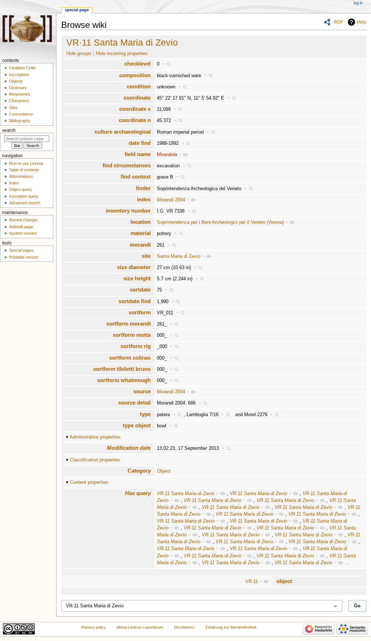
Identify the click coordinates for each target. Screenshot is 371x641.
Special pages (21, 250)
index (144, 199)
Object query (20, 189)
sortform (140, 312)
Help (361, 22)
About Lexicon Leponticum (140, 627)
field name (138, 154)
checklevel (137, 63)
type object (137, 425)
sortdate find (134, 301)
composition (135, 75)
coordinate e (135, 109)
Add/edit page (21, 227)
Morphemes (19, 94)
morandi (140, 245)
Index (14, 183)
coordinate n (135, 120)
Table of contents (24, 170)
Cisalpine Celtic (22, 68)
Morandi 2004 (171, 199)
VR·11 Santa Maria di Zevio (122, 42)
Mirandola (167, 154)
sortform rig (135, 346)
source (142, 391)
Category (139, 471)
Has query (138, 493)
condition (139, 86)
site (146, 256)
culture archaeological (123, 132)
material (140, 233)
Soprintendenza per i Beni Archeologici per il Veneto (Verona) (220, 222)
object (284, 581)
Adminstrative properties (95, 437)
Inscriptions (19, 74)
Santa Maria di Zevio (178, 256)
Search (9, 130)
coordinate (137, 98)
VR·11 (251, 581)
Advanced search (24, 203)
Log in (358, 3)
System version (23, 233)
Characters (19, 101)
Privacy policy (93, 627)
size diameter (134, 267)
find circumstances (127, 165)
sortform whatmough (124, 380)
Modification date (129, 448)
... (347, 562)
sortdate (140, 289)
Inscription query (23, 196)
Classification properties (95, 459)
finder (143, 188)
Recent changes (23, 220)
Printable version (23, 257)
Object (164, 471)
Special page (77, 10)
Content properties (89, 482)
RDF (338, 22)
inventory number (128, 211)
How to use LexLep (26, 163)
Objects (16, 81)
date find (140, 143)
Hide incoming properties (122, 53)
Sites (13, 107)
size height (137, 278)
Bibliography (19, 120)
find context (136, 176)
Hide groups (78, 53)
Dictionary (18, 87)
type (145, 414)
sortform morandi (128, 323)
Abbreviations (21, 176)
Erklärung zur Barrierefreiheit (230, 627)
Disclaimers (184, 627)
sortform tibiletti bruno (122, 369)
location (140, 222)
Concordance (21, 114)
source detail (134, 402)
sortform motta (132, 335)
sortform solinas (130, 358)
